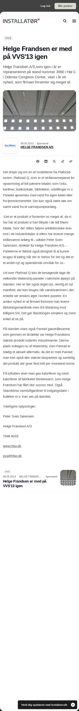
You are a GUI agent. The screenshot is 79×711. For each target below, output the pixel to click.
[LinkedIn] (46, 161)
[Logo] (21, 21)
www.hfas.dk (12, 446)
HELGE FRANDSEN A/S (37, 147)
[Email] (62, 161)
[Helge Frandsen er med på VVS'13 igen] (39, 479)
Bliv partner (65, 5)
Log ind (45, 5)
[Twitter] (54, 161)
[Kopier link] (70, 161)
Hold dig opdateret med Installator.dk (44, 704)
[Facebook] (38, 161)
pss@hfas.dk (12, 456)
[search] (65, 21)
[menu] (74, 21)
